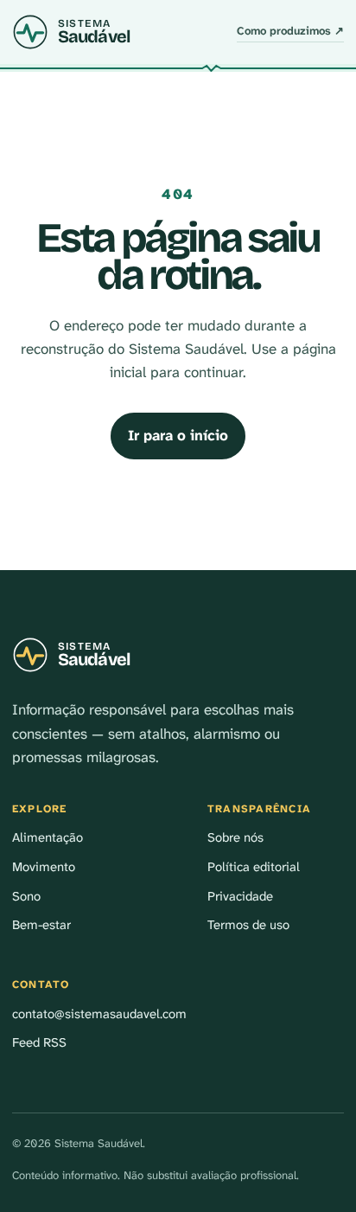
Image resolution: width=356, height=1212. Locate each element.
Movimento (43, 866)
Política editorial (253, 866)
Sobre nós (235, 837)
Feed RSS (39, 1042)
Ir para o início (178, 435)
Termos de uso (248, 924)
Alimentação (47, 837)
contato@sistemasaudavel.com (99, 1014)
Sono (26, 896)
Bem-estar (41, 924)
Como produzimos (290, 30)
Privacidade (240, 896)
